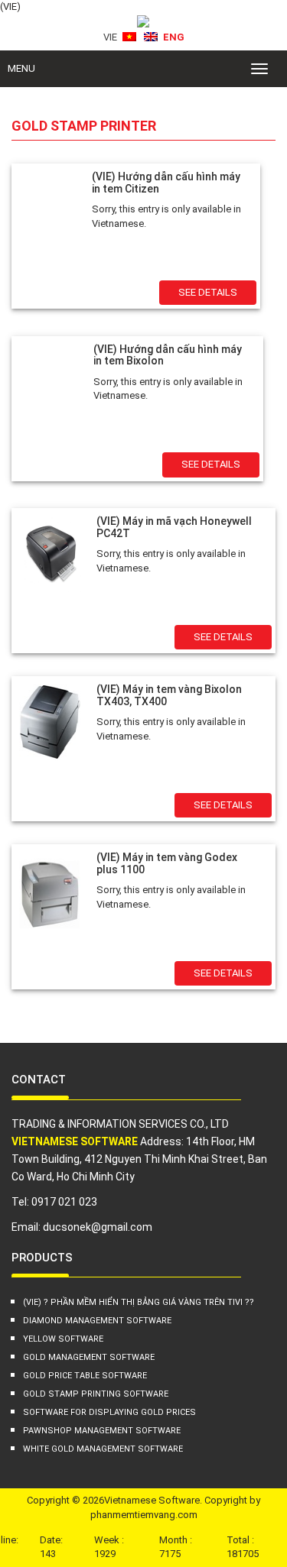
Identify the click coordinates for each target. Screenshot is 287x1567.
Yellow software (63, 1339)
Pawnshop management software (102, 1431)
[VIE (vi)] (129, 39)
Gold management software (89, 1357)
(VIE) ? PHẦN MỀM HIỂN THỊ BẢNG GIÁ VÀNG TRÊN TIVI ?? (138, 1302)
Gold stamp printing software (95, 1394)
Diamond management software (97, 1321)
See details (207, 292)
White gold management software (103, 1449)
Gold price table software (85, 1376)
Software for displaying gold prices (109, 1412)
